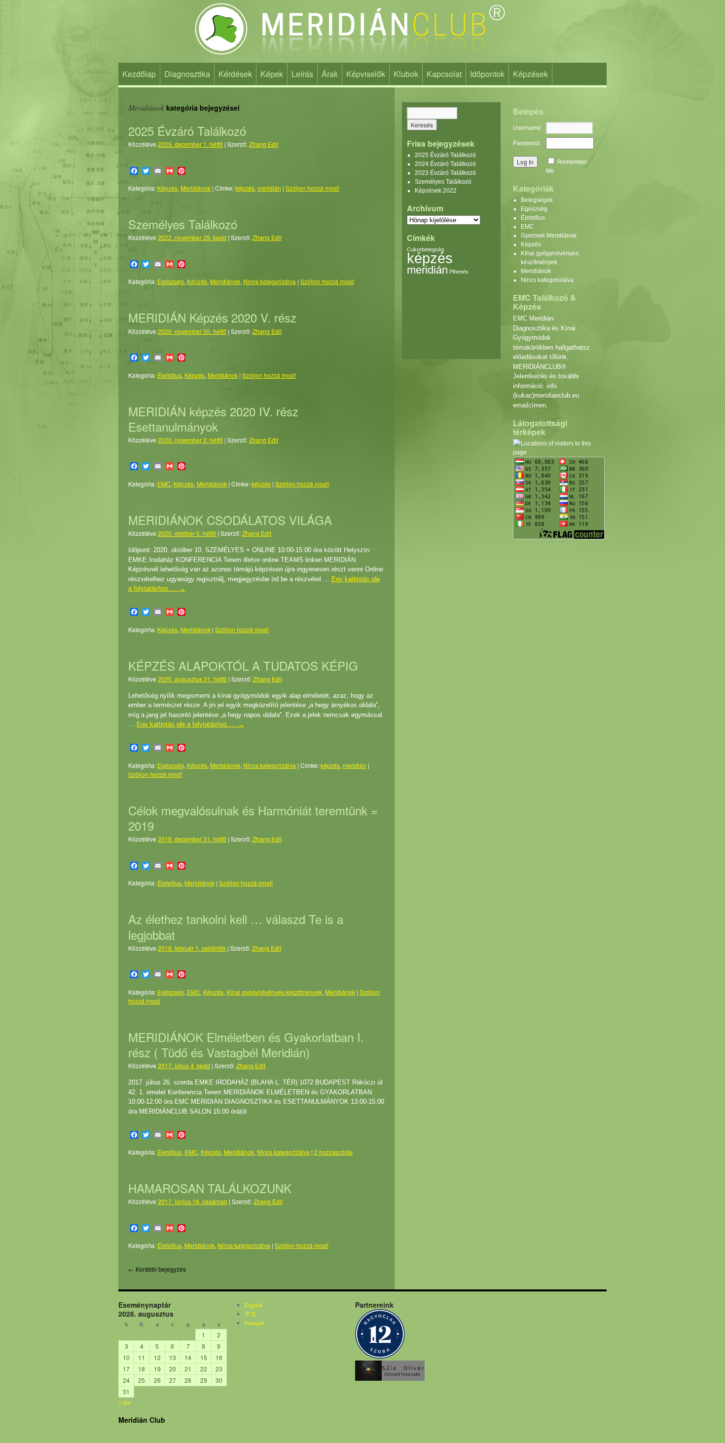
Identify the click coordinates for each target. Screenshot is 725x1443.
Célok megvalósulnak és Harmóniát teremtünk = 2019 (253, 818)
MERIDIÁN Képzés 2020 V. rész (212, 317)
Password (526, 143)
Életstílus (169, 375)
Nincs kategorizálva (269, 281)
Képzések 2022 (436, 190)
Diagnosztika (187, 74)
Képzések (530, 74)
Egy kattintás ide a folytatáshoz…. (190, 724)
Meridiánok (196, 188)
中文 (250, 1314)
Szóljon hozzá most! (312, 188)
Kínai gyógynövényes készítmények (274, 992)
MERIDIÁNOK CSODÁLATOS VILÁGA (230, 519)
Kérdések (235, 74)
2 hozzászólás (333, 1152)
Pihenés (459, 272)
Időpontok (487, 74)
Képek (271, 74)
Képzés (167, 188)
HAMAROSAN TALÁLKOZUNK (209, 1188)
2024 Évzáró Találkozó (445, 163)
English (253, 1305)
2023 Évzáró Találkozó (445, 172)
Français (254, 1322)
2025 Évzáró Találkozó (187, 130)
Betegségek (537, 200)
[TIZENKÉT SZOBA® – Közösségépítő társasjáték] (380, 1356)
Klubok (406, 74)
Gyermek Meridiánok (549, 235)
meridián (269, 188)
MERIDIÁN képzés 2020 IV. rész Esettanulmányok (213, 418)
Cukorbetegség (425, 249)
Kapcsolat (444, 74)
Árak (330, 74)
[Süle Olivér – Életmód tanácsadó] (390, 1378)
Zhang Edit (263, 144)
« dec (124, 1402)
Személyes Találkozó (182, 224)
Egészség (170, 281)
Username (527, 127)
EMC (164, 484)
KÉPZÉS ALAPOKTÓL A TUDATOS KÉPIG (243, 665)
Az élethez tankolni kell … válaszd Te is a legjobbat (235, 926)
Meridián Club (141, 1420)
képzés (244, 188)
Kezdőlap (139, 74)
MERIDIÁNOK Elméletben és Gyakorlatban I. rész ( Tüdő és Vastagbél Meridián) (246, 1044)
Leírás (302, 74)
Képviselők (365, 74)
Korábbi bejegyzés (157, 1269)
